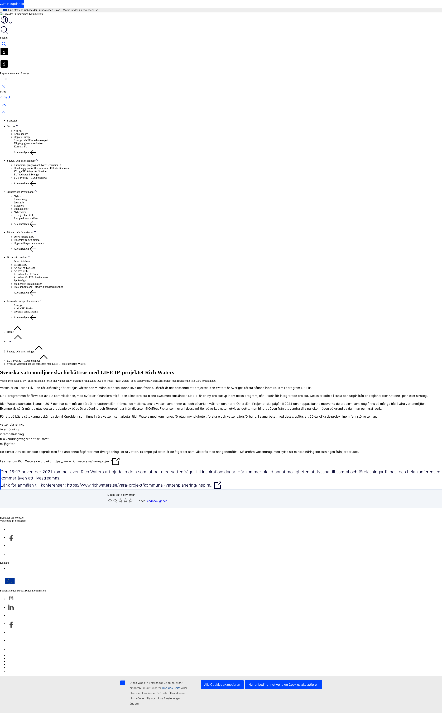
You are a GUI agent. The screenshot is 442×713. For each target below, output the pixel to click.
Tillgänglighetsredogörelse (28, 143)
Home (10, 331)
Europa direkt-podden (26, 218)
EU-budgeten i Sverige (26, 174)
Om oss (11, 126)
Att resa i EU (21, 270)
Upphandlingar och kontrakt (29, 243)
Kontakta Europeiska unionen (23, 301)
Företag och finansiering (20, 232)
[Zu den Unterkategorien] (18, 125)
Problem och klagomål (26, 311)
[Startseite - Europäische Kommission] (21, 14)
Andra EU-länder (23, 308)
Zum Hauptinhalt (12, 4)
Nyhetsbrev (20, 212)
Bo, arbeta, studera (17, 257)
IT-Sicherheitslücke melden (22, 655)
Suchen (4, 37)
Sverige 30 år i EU (24, 215)
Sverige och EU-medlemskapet (31, 140)
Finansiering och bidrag (27, 239)
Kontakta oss (21, 133)
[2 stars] (112, 500)
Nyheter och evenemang (20, 191)
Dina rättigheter (22, 261)
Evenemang (20, 199)
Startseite (12, 120)
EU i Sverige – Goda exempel (30, 177)
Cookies (11, 661)
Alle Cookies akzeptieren (222, 684)
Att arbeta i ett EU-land (26, 274)
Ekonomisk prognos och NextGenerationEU (38, 165)
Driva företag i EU (24, 236)
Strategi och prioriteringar (21, 160)
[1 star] (110, 500)
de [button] (10, 23)
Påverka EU (20, 264)
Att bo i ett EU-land (24, 267)
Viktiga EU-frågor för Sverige (30, 171)
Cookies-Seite (171, 688)
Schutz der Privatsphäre (20, 664)
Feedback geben (156, 501)
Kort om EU (20, 146)
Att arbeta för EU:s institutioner (31, 277)
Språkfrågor (20, 280)
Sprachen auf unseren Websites (24, 658)
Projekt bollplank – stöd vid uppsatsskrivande (38, 286)
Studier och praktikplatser (28, 283)
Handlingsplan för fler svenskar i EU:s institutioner (41, 168)
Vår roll (18, 130)
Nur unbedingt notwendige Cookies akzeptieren (283, 684)
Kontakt (11, 648)
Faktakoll (19, 205)
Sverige (18, 305)
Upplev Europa (22, 137)
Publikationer (21, 208)
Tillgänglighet (14, 568)
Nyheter (18, 196)
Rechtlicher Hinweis (18, 667)
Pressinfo (19, 202)
